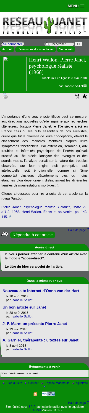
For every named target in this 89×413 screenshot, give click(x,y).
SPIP (32, 406)
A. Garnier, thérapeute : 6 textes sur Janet (41, 340)
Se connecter (12, 44)
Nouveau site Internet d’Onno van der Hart (41, 291)
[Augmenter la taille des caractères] (77, 97)
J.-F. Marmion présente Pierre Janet (35, 324)
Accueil (7, 49)
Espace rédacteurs (58, 383)
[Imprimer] (5, 96)
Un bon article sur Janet (24, 307)
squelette (82, 383)
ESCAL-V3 (33, 410)
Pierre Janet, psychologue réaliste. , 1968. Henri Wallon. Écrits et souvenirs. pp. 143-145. (44, 212)
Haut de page (77, 230)
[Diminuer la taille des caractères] (85, 97)
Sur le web (66, 49)
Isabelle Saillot (73, 86)
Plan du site (14, 383)
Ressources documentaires (36, 49)
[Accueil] (44, 35)
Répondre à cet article (33, 235)
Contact (33, 383)
